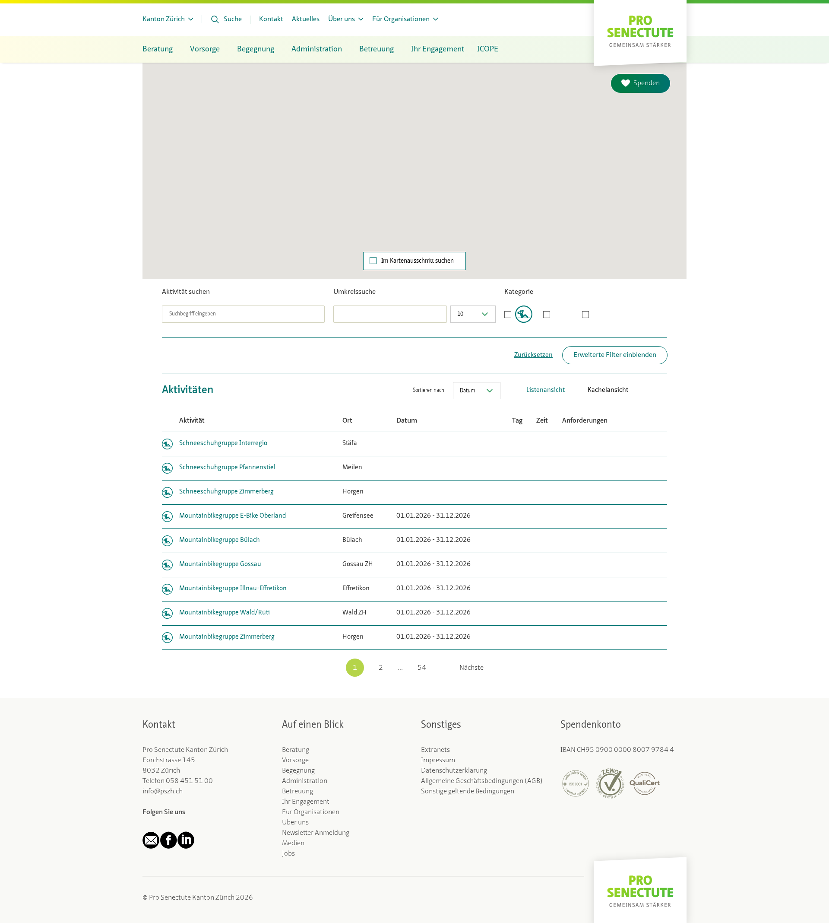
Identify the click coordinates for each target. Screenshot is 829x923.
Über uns (295, 822)
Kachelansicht (608, 390)
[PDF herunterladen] (637, 390)
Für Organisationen (310, 812)
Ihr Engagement (305, 802)
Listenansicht (545, 390)
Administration (304, 781)
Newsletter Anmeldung (315, 833)
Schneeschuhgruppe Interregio (223, 443)
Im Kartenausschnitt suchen (417, 261)
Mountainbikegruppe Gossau (220, 564)
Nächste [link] (471, 668)
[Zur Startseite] (640, 30)
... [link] (400, 668)
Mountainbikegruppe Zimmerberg (227, 637)
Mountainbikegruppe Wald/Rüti (224, 613)
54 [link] (422, 668)
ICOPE (487, 49)
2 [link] (381, 668)
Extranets (435, 750)
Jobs (288, 853)
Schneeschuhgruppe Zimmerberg (226, 492)
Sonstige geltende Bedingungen (467, 791)
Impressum (438, 760)
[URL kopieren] (662, 390)
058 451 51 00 (189, 781)
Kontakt (271, 19)
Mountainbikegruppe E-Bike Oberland (232, 516)
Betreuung (297, 791)
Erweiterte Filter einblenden (614, 355)
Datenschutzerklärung (454, 770)
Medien (293, 843)
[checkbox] (518, 314)
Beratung (295, 750)
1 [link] (355, 668)
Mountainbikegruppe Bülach (219, 540)
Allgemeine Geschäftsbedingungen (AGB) (482, 781)
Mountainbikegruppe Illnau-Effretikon (233, 589)
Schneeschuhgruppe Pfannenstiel (227, 468)
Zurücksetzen (533, 355)
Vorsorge (295, 760)
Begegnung (298, 770)
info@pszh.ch (162, 791)
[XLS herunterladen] (649, 390)
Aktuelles (306, 19)
